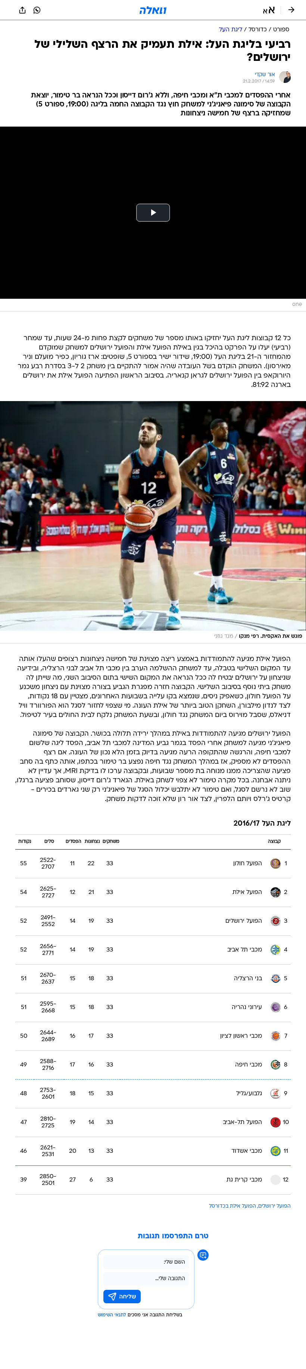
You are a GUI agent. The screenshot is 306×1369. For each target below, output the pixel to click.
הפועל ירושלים (274, 1206)
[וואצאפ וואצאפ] (37, 10)
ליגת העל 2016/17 (262, 824)
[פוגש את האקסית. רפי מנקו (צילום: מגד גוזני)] (153, 522)
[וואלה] (153, 10)
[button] (269, 10)
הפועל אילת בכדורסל (232, 1206)
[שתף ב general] (22, 10)
